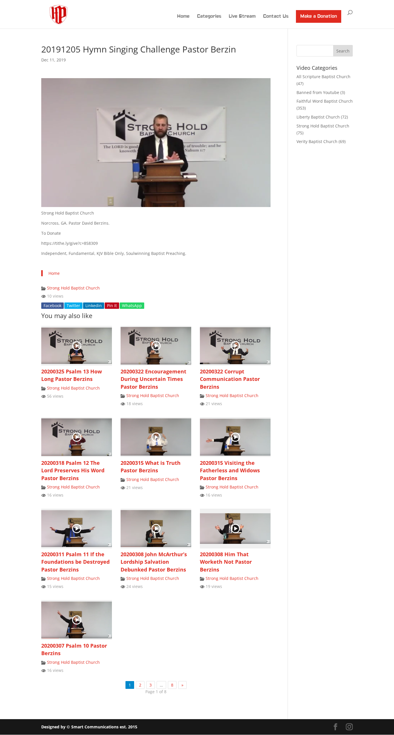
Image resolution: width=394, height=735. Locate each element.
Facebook (52, 305)
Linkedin (93, 305)
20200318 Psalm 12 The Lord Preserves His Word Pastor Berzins (72, 470)
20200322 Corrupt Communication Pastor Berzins (230, 379)
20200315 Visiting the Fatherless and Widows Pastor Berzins (230, 470)
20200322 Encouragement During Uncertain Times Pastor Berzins (153, 379)
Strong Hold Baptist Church (73, 288)
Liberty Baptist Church (318, 117)
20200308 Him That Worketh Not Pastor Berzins (226, 562)
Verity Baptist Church (317, 141)
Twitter (73, 305)
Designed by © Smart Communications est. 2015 (89, 727)
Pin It (112, 305)
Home (183, 16)
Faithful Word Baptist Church (325, 101)
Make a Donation (318, 16)
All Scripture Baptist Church (323, 76)
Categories (209, 16)
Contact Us (275, 16)
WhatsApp (132, 305)
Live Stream (242, 16)
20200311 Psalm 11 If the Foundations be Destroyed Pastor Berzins (75, 562)
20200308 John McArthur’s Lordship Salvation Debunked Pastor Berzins (154, 562)
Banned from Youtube (318, 92)
